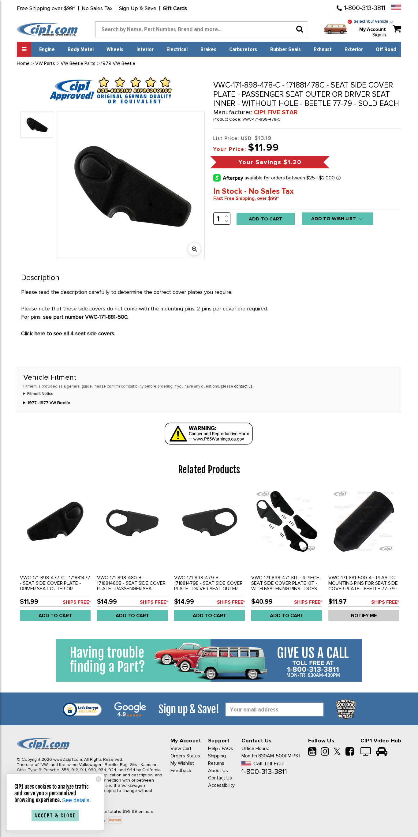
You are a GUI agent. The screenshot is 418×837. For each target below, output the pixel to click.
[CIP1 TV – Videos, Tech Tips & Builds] (366, 752)
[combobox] (201, 29)
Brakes (208, 49)
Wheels (114, 49)
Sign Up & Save (137, 8)
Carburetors (243, 49)
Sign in (379, 35)
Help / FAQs (220, 748)
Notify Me (364, 616)
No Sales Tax (97, 8)
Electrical (177, 49)
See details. (76, 800)
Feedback (180, 771)
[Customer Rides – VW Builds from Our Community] (381, 752)
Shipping (217, 756)
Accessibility (221, 785)
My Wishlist (182, 763)
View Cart (181, 748)
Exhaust (323, 49)
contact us (243, 386)
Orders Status (185, 756)
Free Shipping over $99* (46, 8)
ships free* (77, 602)
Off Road (386, 49)
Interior (145, 49)
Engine (47, 49)
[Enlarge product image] (194, 249)
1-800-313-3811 (364, 8)
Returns (216, 763)
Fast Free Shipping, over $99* (246, 198)
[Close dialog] (98, 779)
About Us (218, 771)
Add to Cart (55, 616)
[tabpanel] (55, 556)
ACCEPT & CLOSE (55, 816)
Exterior (354, 49)
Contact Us (220, 778)
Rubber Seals (285, 49)
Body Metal (81, 49)
